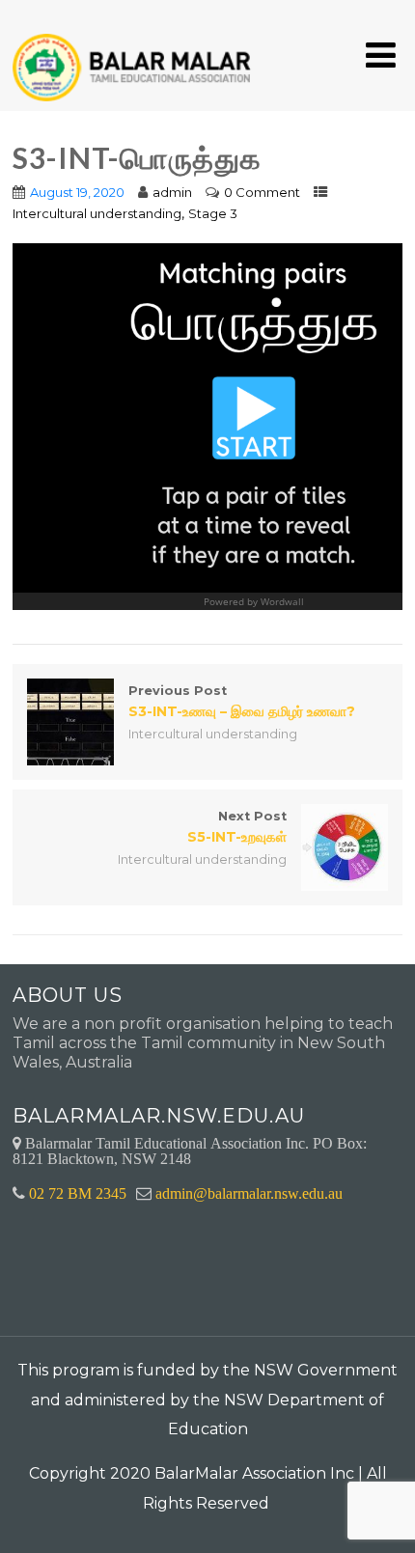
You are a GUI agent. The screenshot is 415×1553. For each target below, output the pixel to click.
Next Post (237, 827)
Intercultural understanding (97, 213)
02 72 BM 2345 (77, 1193)
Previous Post (241, 701)
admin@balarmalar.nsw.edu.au (249, 1193)
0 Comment (262, 192)
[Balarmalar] (135, 54)
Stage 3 (212, 213)
